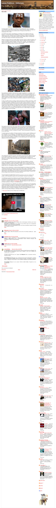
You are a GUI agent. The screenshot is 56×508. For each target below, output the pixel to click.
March (42, 50)
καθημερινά (5, 214)
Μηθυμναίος (6, 230)
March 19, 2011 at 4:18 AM (14, 230)
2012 (41, 34)
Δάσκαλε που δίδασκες (44, 289)
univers (41, 394)
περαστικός (42, 232)
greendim (42, 239)
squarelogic (42, 376)
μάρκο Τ (41, 483)
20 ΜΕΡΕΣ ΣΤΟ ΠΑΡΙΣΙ (48, 220)
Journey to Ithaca (42, 82)
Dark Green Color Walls (44, 297)
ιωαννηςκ (42, 228)
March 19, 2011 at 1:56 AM (13, 220)
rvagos (41, 150)
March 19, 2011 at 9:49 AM (12, 243)
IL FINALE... (46, 423)
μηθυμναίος (42, 141)
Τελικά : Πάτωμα (43, 351)
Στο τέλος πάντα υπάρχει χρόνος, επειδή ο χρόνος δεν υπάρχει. (48, 248)
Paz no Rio (5, 190)
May (42, 47)
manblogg (42, 431)
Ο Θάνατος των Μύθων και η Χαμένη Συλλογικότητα (48, 450)
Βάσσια (41, 296)
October (42, 40)
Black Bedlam (42, 334)
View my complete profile (43, 30)
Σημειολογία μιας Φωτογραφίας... (47, 378)
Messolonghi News (42, 75)
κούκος (41, 485)
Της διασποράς (42, 313)
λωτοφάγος (42, 186)
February (43, 59)
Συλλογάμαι (46, 142)
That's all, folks (46, 413)
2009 (41, 64)
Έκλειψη (45, 112)
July (42, 45)
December (43, 37)
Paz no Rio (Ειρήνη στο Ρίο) (16, 244)
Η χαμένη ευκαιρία (47, 368)
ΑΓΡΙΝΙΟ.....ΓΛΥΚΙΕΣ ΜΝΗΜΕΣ (45, 172)
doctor (41, 367)
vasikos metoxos (43, 327)
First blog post (50, 258)
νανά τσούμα (42, 102)
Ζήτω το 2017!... (47, 240)
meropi (41, 203)
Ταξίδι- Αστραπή (47, 358)
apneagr (5, 243)
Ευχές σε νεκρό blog (47, 213)
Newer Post (4, 269)
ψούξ (41, 246)
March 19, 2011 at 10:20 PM (17, 249)
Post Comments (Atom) (10, 271)
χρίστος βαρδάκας (43, 265)
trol (40, 196)
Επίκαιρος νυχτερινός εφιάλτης (45, 305)
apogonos (42, 256)
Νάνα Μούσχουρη (43, 179)
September (43, 42)
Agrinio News (41, 73)
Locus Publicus (7, 249)
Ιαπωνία (42, 55)
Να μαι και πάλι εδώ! (47, 204)
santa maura (42, 480)
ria (40, 219)
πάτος (41, 197)
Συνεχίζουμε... (42, 285)
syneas (41, 276)
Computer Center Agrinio (43, 78)
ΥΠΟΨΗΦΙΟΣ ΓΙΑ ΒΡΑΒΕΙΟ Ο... (45, 440)
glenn (41, 490)
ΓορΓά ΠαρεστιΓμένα (44, 94)
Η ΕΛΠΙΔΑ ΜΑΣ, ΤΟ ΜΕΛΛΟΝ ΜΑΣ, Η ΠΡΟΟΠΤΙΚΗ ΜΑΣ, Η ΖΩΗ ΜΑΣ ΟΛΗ (47, 404)
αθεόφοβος (6, 220)
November (43, 38)
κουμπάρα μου (16, 180)
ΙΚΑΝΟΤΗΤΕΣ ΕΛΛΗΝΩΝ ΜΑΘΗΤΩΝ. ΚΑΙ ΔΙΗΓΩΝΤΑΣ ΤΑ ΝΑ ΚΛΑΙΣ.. (48, 267)
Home (19, 269)
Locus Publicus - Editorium (13, 3)
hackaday (42, 320)
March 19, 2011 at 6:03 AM (13, 236)
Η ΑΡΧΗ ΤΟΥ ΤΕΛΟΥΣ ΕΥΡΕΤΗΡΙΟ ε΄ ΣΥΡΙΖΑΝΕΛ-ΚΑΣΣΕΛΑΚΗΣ (46, 122)
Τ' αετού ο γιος (46, 328)
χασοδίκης (42, 288)
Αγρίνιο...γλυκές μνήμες (43, 81)
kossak (41, 471)
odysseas (42, 386)
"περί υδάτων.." (43, 465)
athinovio (42, 341)
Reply (5, 227)
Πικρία (41, 459)
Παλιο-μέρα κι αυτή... (47, 342)
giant (41, 212)
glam (41, 350)
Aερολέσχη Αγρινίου (42, 79)
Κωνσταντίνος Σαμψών (43, 76)
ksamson (42, 130)
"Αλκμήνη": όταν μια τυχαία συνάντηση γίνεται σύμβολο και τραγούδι (48, 132)
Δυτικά (41, 488)
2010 (41, 63)
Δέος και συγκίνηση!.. (48, 155)
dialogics (42, 448)
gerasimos (6, 236)
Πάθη (45, 233)
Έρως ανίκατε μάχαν (47, 395)
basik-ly (41, 178)
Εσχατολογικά (42, 95)
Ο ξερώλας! (42, 229)
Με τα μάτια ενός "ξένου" (44, 387)
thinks (41, 111)
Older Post (34, 269)
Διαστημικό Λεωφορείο (48, 472)
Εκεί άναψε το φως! (47, 103)
